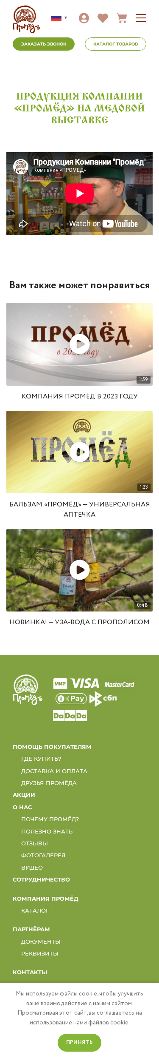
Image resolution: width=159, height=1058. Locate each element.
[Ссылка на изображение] (27, 689)
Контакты (30, 972)
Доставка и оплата (54, 771)
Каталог (35, 910)
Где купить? (41, 758)
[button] (141, 18)
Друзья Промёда (49, 782)
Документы (41, 941)
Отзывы (34, 843)
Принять (79, 1042)
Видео (32, 867)
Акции (24, 794)
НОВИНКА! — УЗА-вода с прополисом (79, 622)
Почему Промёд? (50, 819)
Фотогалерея (43, 855)
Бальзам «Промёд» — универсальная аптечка (79, 510)
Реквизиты (40, 953)
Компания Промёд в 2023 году (80, 396)
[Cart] (122, 18)
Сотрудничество (41, 879)
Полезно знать (47, 831)
